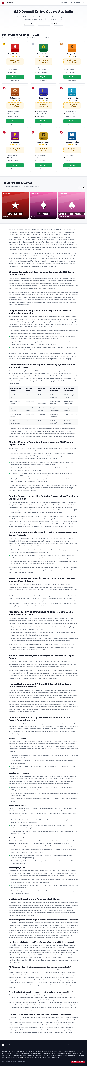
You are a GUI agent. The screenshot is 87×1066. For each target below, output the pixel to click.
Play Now (15, 77)
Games (51, 1044)
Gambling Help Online (26, 1057)
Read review (15, 80)
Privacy (78, 1044)
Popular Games (75, 2)
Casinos (45, 1044)
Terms (83, 1044)
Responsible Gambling (67, 1044)
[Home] (9, 2)
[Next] (83, 188)
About (83, 2)
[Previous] (79, 188)
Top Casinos (64, 2)
